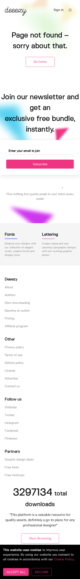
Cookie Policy (64, 559)
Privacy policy (14, 347)
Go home (40, 61)
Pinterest (11, 438)
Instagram (12, 423)
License (10, 370)
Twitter (10, 415)
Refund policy (14, 363)
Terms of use (13, 355)
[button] (70, 10)
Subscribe (40, 164)
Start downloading (17, 302)
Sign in (58, 10)
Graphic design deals (19, 459)
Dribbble (11, 407)
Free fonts (12, 467)
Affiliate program (16, 326)
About (9, 287)
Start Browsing (40, 538)
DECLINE (41, 572)
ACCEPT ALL (15, 572)
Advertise (11, 378)
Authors (10, 295)
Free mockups (14, 475)
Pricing (9, 318)
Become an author (17, 310)
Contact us (12, 386)
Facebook (11, 430)
